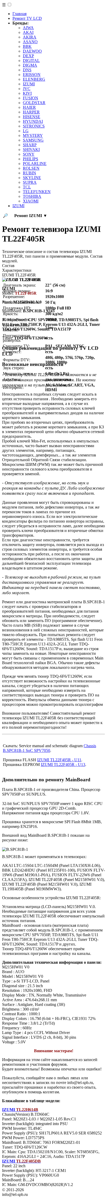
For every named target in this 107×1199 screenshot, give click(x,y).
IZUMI (29, 84)
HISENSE (31, 117)
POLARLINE (34, 163)
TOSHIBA (32, 196)
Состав (8, 265)
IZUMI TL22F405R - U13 (63, 764)
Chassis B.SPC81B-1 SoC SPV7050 (49, 748)
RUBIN (29, 173)
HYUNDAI (33, 121)
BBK (27, 46)
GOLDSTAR (34, 102)
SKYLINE (32, 177)
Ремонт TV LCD (27, 18)
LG (26, 131)
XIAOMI (30, 201)
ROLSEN (31, 168)
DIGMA (30, 65)
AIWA (28, 28)
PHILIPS (30, 159)
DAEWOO (32, 51)
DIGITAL (31, 60)
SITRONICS (34, 126)
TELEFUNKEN (37, 191)
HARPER (31, 112)
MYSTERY (33, 135)
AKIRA (29, 37)
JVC (26, 88)
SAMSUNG (33, 140)
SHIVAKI (31, 149)
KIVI (27, 93)
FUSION (30, 98)
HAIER (29, 107)
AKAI (28, 32)
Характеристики (16, 270)
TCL (27, 187)
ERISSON (32, 74)
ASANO (30, 42)
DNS (27, 70)
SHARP (30, 145)
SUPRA (30, 182)
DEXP (28, 56)
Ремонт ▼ (30, 215)
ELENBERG (34, 79)
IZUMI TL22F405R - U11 (59, 760)
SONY (29, 154)
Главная (19, 13)
